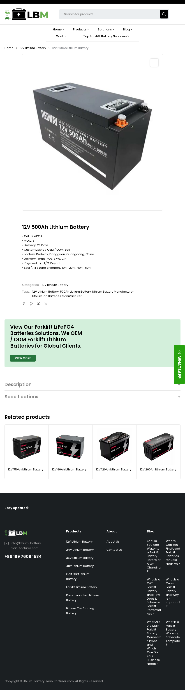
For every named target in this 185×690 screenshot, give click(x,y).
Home (9, 48)
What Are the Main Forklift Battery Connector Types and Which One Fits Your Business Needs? (154, 643)
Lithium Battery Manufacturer (113, 291)
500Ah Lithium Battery (75, 291)
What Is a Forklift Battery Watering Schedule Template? (173, 633)
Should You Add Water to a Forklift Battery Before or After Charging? (154, 556)
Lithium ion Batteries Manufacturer (57, 296)
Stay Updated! (17, 508)
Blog (150, 531)
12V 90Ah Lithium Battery (69, 469)
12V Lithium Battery (33, 48)
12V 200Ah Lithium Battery (158, 469)
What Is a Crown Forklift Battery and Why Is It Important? (173, 592)
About (111, 531)
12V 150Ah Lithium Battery (25, 469)
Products (73, 531)
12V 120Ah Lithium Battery (113, 469)
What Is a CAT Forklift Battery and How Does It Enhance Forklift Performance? (154, 596)
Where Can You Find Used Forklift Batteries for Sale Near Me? (173, 552)
